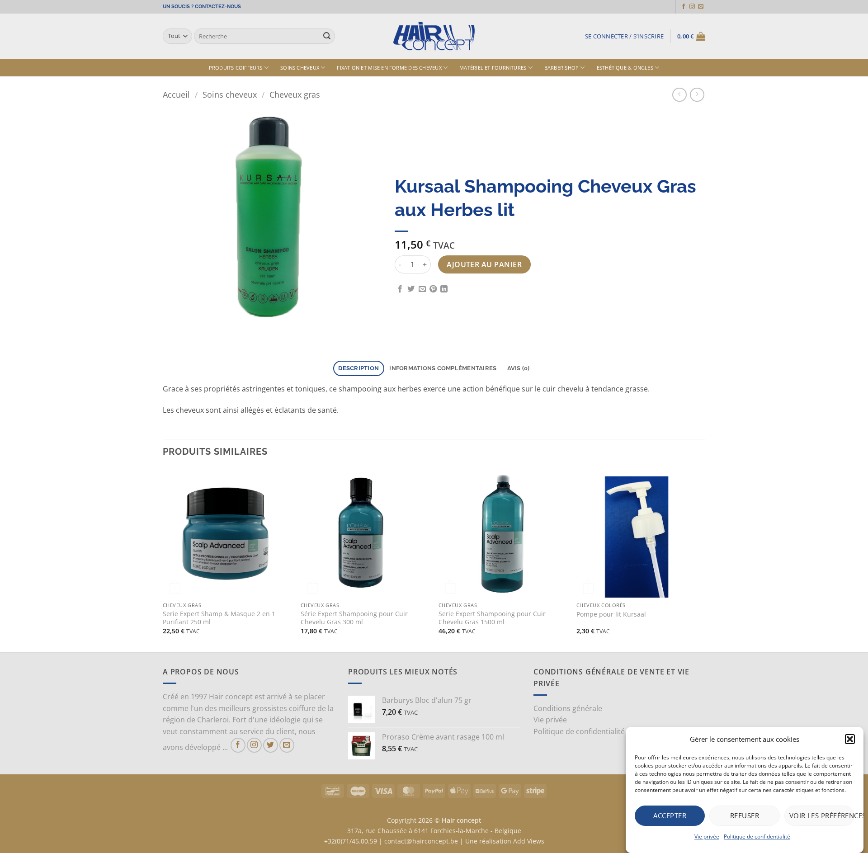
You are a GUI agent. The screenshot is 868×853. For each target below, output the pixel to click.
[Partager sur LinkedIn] (444, 289)
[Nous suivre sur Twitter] (270, 745)
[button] (849, 739)
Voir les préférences (821, 815)
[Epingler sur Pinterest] (433, 289)
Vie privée (706, 836)
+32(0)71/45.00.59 (350, 841)
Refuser (744, 815)
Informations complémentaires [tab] (442, 368)
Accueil (176, 94)
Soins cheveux (299, 67)
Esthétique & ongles (625, 67)
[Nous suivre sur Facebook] (683, 7)
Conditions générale (567, 708)
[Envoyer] (327, 36)
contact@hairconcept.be (421, 841)
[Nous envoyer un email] (700, 7)
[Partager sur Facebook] (400, 289)
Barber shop (561, 67)
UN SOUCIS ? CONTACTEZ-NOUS (202, 6)
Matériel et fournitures (492, 67)
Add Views (528, 841)
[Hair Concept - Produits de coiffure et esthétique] (434, 36)
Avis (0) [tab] (518, 368)
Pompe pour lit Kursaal (611, 614)
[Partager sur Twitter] (411, 289)
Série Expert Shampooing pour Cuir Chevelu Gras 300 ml (354, 618)
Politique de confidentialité (757, 836)
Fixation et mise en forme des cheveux (389, 67)
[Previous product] (697, 95)
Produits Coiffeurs (236, 67)
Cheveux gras (294, 94)
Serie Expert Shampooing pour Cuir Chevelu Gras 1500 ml (492, 618)
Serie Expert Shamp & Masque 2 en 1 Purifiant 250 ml (219, 618)
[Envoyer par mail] (422, 289)
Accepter (669, 815)
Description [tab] (358, 368)
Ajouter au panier (484, 264)
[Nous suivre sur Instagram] (692, 7)
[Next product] (679, 95)
